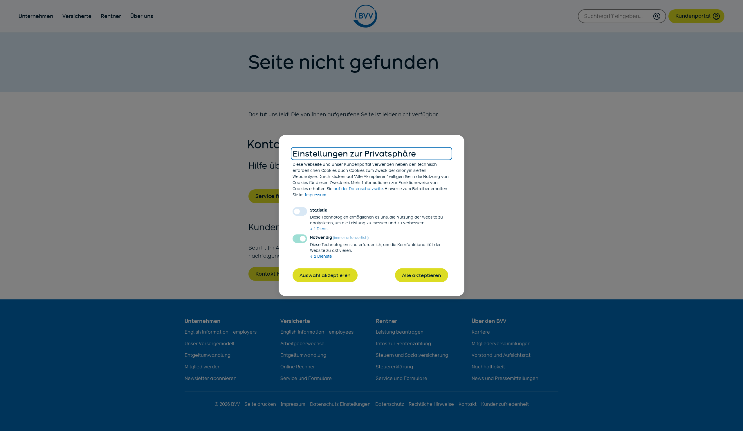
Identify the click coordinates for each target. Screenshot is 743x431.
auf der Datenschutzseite (358, 188)
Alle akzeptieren (421, 275)
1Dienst (319, 228)
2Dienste (321, 256)
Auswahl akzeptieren (325, 275)
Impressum (315, 194)
